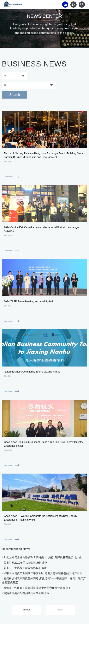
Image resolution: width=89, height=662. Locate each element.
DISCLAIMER (65, 630)
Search (14, 94)
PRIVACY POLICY (30, 636)
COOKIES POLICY (58, 636)
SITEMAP (45, 630)
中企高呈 (58, 656)
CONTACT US (24, 630)
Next (60, 610)
